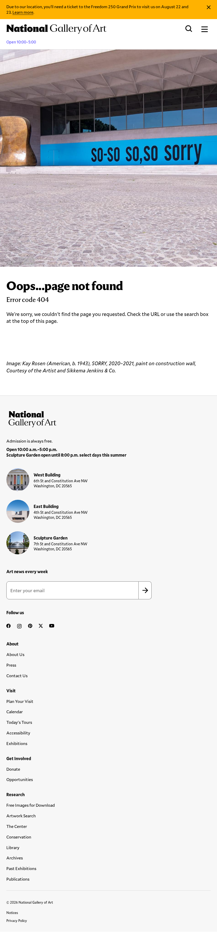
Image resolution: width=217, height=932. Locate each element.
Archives (14, 857)
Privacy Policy (16, 920)
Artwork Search (21, 815)
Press (11, 665)
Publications (17, 879)
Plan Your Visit (19, 701)
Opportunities (19, 779)
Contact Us (17, 675)
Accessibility (18, 732)
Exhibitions (16, 743)
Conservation (18, 837)
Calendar (14, 711)
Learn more (22, 12)
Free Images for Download (30, 805)
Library (12, 847)
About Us (15, 654)
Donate (13, 769)
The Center (16, 826)
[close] (209, 7)
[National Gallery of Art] (108, 418)
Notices (12, 912)
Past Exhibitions (21, 868)
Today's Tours (19, 722)
